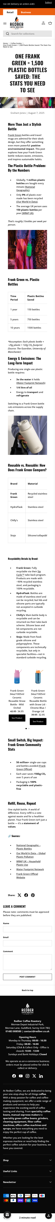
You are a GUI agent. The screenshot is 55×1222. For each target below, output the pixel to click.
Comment (8, 951)
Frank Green (14, 135)
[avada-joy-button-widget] (7, 1214)
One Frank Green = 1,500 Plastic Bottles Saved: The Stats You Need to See (27, 46)
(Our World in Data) (27, 201)
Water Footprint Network (30, 869)
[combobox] (27, 33)
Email (6, 937)
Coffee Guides (16, 43)
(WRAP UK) (27, 213)
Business (26, 12)
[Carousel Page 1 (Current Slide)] (26, 728)
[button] (50, 23)
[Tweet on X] (19, 895)
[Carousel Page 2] (28, 728)
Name (6, 923)
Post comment (27, 976)
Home (5, 43)
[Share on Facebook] (26, 895)
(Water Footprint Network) (30, 382)
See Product (17, 718)
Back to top (27, 990)
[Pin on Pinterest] (32, 895)
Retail (10, 12)
